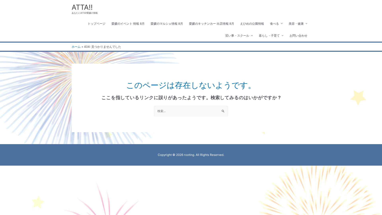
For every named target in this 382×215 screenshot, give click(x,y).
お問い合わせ (298, 35)
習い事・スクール (237, 35)
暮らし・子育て (269, 35)
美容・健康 (296, 23)
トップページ (96, 23)
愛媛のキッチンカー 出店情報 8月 (211, 23)
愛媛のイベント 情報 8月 (128, 23)
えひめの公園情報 (252, 23)
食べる (274, 23)
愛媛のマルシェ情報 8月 (167, 23)
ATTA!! (82, 7)
